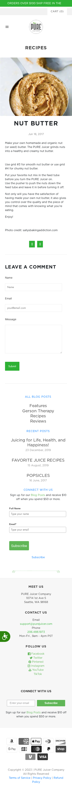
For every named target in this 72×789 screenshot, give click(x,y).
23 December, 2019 (38, 450)
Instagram (37, 666)
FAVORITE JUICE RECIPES (38, 460)
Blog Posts (38, 495)
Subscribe (19, 546)
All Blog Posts (38, 397)
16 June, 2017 (38, 480)
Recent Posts (38, 431)
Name (8, 277)
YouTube (37, 670)
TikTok (37, 674)
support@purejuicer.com (36, 624)
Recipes (38, 416)
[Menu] (7, 26)
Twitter (37, 657)
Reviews (38, 421)
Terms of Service (20, 778)
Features (38, 406)
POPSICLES (38, 476)
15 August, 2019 (38, 465)
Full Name (15, 508)
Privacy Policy (42, 778)
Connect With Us (38, 490)
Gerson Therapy (38, 411)
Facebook (37, 653)
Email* (12, 524)
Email (8, 298)
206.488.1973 (36, 632)
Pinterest (37, 662)
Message (10, 319)
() (57, 11)
